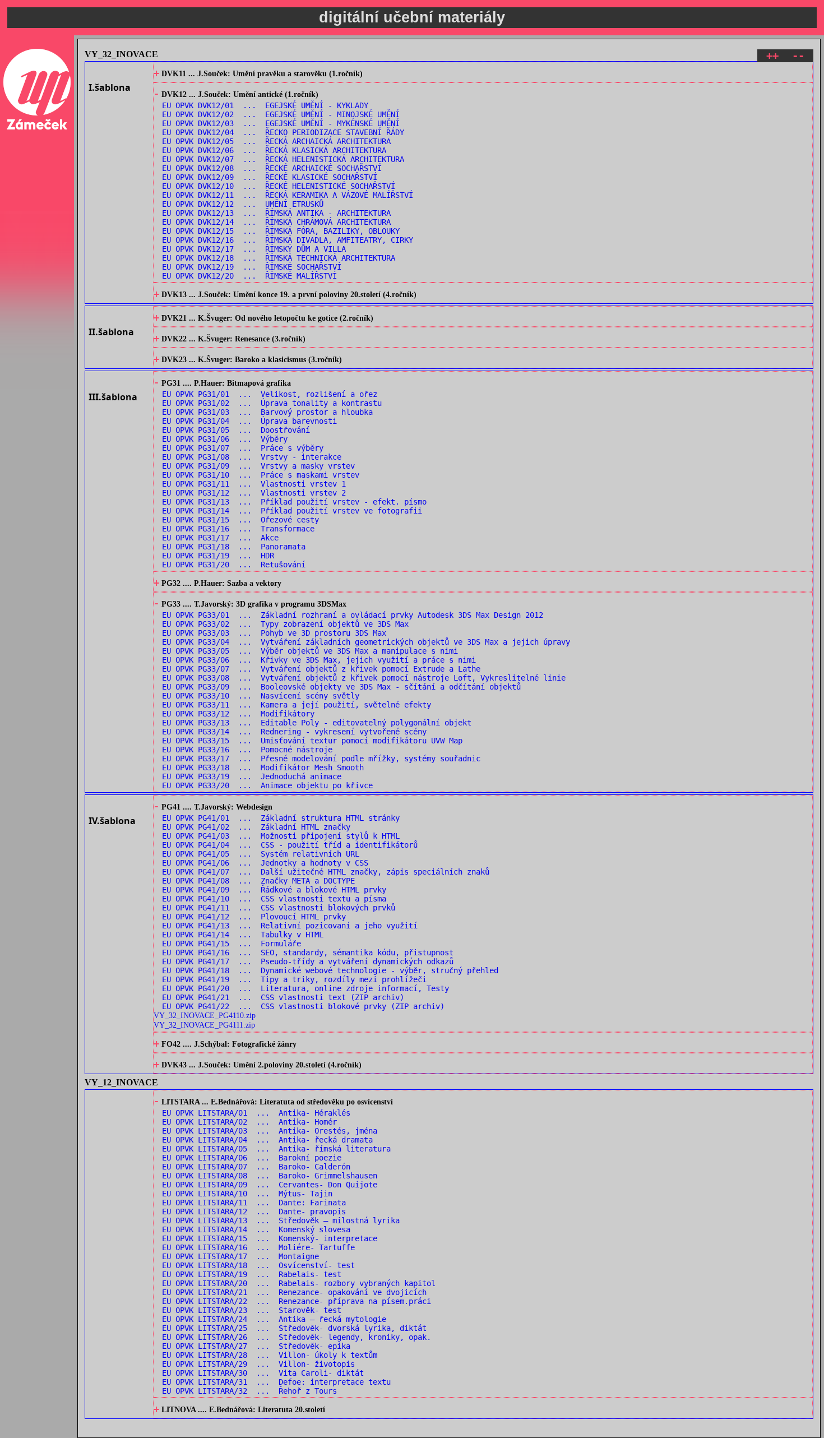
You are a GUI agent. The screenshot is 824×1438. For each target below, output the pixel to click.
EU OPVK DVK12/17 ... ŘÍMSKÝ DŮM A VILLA (254, 248)
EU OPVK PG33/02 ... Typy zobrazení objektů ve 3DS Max (285, 623)
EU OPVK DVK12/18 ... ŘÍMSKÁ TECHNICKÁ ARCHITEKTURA (278, 257)
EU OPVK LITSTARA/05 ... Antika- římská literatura (276, 1148)
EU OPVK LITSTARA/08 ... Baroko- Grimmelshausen (269, 1175)
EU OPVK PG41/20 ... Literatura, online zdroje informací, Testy (305, 988)
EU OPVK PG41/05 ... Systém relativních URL (260, 853)
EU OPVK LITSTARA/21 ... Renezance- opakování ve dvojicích (294, 1292)
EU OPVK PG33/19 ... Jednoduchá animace (251, 776)
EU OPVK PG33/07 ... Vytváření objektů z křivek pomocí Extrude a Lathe (321, 668)
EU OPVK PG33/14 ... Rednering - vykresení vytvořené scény (294, 731)
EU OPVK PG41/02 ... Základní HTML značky (256, 826)
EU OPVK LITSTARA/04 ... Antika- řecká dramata (267, 1139)
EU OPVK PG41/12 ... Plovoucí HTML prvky (254, 916)
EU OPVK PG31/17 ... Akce (220, 537)
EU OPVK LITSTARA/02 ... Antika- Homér (249, 1121)
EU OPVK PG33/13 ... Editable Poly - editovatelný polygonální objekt (316, 722)
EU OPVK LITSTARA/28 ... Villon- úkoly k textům (269, 1355)
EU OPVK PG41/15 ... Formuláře (231, 943)
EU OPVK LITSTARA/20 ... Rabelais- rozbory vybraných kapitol (299, 1283)
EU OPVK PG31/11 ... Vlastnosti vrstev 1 (254, 483)
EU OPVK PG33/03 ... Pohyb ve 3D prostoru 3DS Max (274, 632)
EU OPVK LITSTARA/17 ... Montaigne (240, 1256)
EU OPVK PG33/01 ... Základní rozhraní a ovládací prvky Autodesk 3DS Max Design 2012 (352, 615)
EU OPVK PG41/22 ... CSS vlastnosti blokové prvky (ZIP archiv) (303, 1006)
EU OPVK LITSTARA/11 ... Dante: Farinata (254, 1202)
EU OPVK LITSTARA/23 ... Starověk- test (251, 1310)
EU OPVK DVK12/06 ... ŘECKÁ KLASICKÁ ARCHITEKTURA (274, 150)
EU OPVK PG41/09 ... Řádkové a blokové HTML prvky (274, 889)
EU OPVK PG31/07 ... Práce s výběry (242, 447)
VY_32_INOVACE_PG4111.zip (204, 1024)
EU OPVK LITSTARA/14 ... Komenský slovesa (256, 1229)
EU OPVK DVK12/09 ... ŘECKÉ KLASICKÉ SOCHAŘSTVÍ (269, 177)
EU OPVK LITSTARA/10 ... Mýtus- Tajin (247, 1193)
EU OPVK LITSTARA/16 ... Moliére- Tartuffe (258, 1247)
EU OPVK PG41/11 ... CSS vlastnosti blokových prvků (278, 907)
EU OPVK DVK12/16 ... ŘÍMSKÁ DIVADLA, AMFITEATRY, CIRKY (287, 239)
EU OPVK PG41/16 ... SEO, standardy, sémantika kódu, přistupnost (307, 952)
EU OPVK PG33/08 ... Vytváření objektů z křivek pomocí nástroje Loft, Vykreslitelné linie (364, 677)
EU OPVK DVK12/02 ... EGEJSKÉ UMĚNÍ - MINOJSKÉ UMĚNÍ (281, 114)
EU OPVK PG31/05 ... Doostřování (236, 430)
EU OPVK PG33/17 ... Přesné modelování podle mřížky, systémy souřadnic (321, 758)
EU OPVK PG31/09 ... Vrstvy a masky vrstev (258, 465)
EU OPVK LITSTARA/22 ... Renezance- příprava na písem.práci (296, 1301)
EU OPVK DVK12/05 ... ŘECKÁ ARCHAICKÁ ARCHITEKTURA (276, 141)
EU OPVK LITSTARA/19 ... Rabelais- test (251, 1274)
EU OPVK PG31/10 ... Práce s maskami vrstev (260, 474)
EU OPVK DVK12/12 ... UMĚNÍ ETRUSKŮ (242, 204)
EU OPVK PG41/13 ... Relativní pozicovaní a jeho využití (290, 925)
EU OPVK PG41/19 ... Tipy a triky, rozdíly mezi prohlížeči (294, 979)
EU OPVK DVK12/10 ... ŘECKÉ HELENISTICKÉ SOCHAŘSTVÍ (278, 186)
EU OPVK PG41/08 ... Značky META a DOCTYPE (258, 880)
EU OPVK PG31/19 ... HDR (218, 555)
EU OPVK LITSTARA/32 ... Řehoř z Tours (249, 1390)
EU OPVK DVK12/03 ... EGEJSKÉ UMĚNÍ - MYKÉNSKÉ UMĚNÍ (281, 123)
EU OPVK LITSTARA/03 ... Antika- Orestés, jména (269, 1130)
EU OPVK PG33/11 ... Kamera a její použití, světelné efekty (296, 704)
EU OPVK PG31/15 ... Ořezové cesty (240, 519)
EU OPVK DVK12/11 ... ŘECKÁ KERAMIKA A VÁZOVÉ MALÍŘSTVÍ (287, 195)
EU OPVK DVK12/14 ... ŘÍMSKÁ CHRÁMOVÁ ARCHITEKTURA (276, 222)
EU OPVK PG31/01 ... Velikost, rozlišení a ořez (269, 394)
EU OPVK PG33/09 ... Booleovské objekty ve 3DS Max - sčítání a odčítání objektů (341, 686)
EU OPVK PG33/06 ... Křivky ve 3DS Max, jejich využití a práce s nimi (319, 659)
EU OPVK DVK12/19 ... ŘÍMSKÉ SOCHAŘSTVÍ (251, 266)
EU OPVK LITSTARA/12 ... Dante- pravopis (254, 1211)
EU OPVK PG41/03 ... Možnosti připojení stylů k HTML (281, 835)
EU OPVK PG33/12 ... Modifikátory (238, 713)
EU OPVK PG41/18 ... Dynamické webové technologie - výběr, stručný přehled (330, 970)
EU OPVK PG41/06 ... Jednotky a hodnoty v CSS (265, 862)
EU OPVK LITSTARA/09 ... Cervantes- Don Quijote (269, 1184)
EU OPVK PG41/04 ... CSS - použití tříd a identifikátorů (290, 844)
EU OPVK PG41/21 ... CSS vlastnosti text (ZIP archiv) (283, 997)
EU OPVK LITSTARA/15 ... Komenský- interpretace (269, 1238)
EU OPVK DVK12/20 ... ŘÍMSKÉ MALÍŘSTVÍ (249, 275)
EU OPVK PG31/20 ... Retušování (233, 564)
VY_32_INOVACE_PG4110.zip (205, 1015)
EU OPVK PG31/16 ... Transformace (238, 528)
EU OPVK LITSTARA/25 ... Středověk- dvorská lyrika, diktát (294, 1328)
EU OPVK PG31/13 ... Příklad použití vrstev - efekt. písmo (294, 501)
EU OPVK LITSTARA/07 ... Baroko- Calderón (256, 1166)
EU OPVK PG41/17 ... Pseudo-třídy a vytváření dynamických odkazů (307, 961)
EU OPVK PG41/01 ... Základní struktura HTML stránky (281, 817)
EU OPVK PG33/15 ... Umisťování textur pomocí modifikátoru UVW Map (312, 740)
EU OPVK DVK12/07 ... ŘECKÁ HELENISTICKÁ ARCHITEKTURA (283, 159)
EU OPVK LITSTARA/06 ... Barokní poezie (251, 1157)
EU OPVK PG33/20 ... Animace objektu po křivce (267, 785)
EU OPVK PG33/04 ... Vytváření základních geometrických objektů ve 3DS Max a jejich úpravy (366, 641)
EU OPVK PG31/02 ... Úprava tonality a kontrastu (272, 403)
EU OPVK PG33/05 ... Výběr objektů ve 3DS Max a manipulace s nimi (310, 650)
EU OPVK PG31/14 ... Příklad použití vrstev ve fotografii (292, 510)
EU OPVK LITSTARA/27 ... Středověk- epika (256, 1346)
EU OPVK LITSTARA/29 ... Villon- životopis (258, 1364)
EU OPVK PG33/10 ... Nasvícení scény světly (260, 695)
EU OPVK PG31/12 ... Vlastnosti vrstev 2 (254, 492)
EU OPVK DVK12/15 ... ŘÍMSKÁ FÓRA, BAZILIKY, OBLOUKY (281, 230)
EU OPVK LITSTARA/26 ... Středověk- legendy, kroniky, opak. (296, 1337)
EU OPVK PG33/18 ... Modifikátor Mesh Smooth (263, 767)
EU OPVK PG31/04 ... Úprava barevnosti (249, 421)
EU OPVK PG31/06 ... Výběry (225, 438)
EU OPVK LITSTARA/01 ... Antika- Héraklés (256, 1112)
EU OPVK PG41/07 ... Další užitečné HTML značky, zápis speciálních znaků (325, 871)
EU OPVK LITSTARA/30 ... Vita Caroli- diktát (263, 1372)
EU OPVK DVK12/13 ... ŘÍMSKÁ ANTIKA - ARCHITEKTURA (276, 213)
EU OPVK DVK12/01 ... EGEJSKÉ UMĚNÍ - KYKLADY (265, 105)
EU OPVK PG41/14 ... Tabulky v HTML (242, 934)
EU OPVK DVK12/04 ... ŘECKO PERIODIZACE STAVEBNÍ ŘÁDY (283, 132)
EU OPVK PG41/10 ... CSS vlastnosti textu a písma (274, 898)
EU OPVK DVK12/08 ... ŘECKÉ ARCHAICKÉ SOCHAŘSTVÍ (272, 168)
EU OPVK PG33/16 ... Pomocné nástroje (247, 749)
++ (772, 55)
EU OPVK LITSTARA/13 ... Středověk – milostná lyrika (281, 1220)
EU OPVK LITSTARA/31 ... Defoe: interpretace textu (276, 1381)
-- (798, 55)
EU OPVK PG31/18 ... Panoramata (233, 546)
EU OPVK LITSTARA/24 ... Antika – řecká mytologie (274, 1319)
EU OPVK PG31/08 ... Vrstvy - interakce (251, 456)
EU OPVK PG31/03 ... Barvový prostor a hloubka (267, 412)
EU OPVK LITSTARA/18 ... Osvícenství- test (258, 1265)
